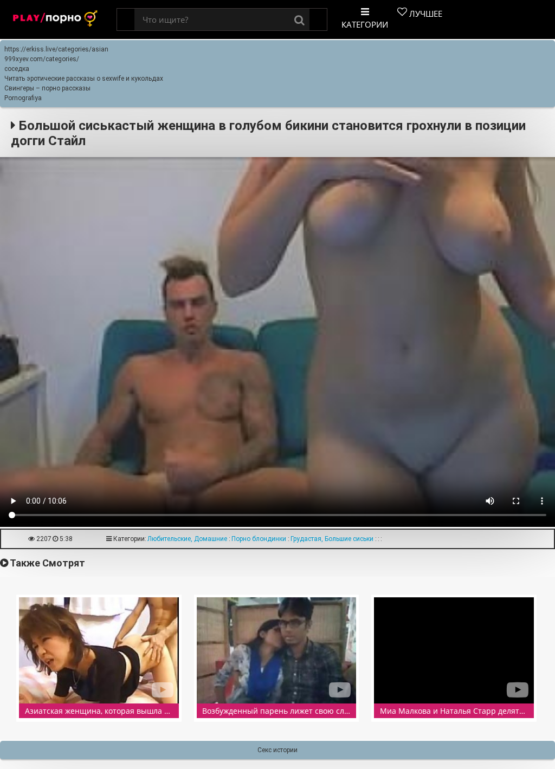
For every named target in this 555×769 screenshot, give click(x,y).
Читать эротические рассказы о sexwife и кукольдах (83, 78)
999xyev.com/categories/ (41, 59)
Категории (364, 24)
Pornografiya (23, 98)
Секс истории (277, 750)
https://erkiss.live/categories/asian (56, 49)
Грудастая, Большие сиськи (332, 539)
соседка (16, 69)
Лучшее (424, 13)
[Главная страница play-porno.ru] (55, 20)
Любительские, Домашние (187, 539)
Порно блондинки (258, 539)
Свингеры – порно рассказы (47, 88)
